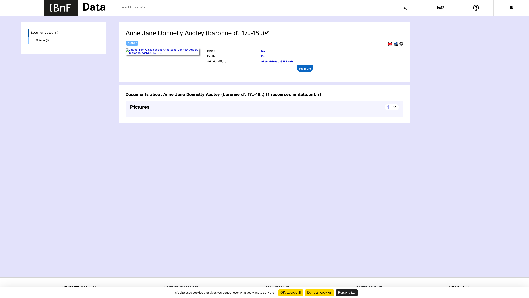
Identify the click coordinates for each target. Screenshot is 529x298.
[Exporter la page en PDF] (390, 45)
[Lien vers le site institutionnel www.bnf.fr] (61, 8)
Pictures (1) (42, 40)
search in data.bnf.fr (133, 7)
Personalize (347, 292)
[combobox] (264, 8)
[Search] (405, 7)
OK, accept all (290, 292)
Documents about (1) (44, 32)
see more (305, 68)
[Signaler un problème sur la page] (266, 33)
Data (94, 7)
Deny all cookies (319, 292)
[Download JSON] (401, 45)
